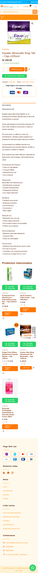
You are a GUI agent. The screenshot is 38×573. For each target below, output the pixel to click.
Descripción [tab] (6, 105)
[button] (35, 6)
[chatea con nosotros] (33, 568)
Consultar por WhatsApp (15, 76)
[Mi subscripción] (18, 6)
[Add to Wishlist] (26, 69)
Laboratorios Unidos (28, 82)
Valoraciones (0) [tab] (8, 109)
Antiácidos (5, 49)
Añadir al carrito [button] (8, 313)
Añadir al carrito (16, 69)
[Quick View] (6, 309)
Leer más (26, 368)
